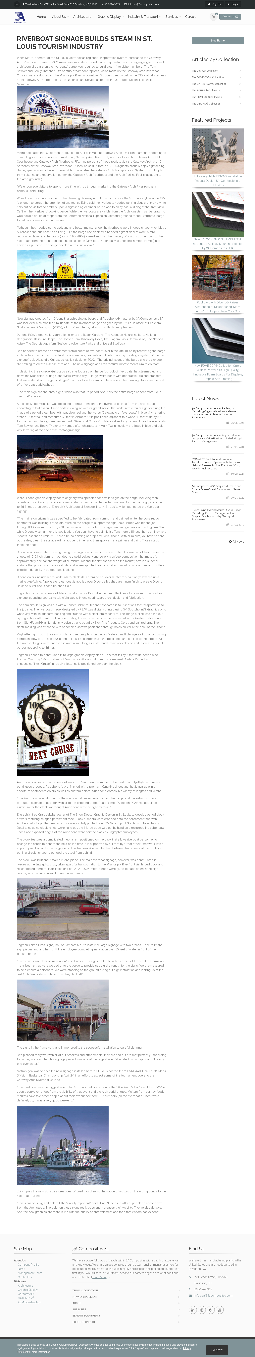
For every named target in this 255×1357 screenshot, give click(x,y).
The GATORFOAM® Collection (209, 83)
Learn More (99, 1277)
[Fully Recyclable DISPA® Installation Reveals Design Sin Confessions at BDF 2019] (218, 151)
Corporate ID (26, 1294)
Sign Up (216, 4)
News (21, 1268)
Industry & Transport (143, 17)
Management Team (30, 1273)
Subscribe (79, 1309)
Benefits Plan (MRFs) (86, 1315)
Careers (190, 17)
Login (234, 4)
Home (41, 17)
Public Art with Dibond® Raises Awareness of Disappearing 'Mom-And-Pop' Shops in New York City (218, 307)
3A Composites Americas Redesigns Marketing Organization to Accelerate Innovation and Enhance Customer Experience (214, 413)
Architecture (82, 17)
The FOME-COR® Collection (208, 77)
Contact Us (25, 1277)
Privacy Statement (85, 1296)
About (77, 1303)
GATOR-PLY (26, 1298)
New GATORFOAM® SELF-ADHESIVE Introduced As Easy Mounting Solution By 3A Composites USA (217, 244)
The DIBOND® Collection (206, 103)
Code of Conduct (84, 1321)
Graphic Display (109, 17)
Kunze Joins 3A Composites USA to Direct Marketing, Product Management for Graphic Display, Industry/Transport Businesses (216, 515)
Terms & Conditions (85, 1290)
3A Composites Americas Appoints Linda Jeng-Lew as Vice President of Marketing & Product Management (217, 438)
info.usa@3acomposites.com (213, 1295)
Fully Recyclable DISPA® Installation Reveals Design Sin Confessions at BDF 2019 (218, 181)
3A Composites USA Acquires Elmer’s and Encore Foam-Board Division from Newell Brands (216, 489)
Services (172, 17)
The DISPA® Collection (205, 70)
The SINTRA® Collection (206, 90)
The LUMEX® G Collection (207, 97)
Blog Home (218, 40)
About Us (59, 17)
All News (238, 541)
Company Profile (28, 1264)
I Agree (217, 1350)
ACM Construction (29, 1302)
